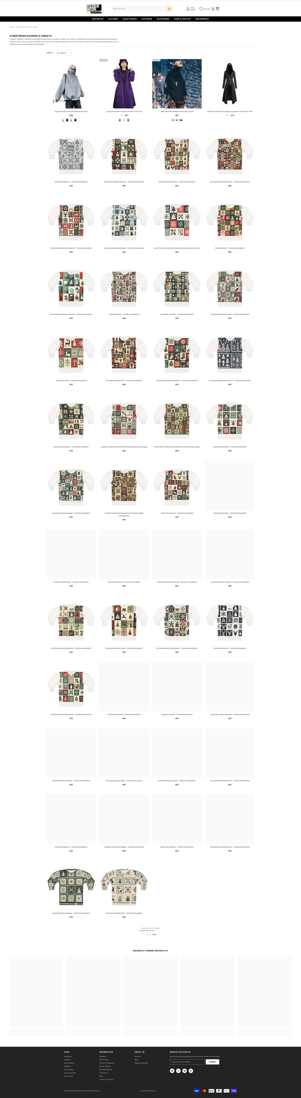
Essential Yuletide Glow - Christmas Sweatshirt (71, 582)
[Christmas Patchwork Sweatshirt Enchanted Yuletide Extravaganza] (124, 485)
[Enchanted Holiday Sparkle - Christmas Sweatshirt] (230, 554)
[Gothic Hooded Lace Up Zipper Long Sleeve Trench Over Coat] (230, 83)
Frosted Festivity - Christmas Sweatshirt (230, 248)
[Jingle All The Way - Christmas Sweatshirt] (177, 686)
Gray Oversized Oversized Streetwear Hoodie (71, 111)
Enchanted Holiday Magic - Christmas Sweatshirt (176, 781)
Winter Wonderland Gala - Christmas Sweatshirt (177, 182)
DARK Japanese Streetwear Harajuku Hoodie (177, 111)
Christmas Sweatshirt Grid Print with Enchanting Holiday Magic (124, 447)
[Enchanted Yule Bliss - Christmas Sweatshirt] (177, 286)
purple (128, 120)
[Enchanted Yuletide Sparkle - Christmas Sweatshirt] (71, 485)
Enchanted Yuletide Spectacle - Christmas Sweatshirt (124, 182)
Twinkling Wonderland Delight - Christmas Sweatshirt (124, 847)
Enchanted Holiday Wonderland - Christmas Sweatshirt (230, 381)
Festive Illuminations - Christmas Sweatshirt (176, 847)
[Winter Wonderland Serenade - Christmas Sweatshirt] (177, 554)
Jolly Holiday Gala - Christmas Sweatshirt (71, 381)
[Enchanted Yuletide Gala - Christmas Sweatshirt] (124, 885)
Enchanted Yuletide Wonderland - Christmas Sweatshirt (71, 248)
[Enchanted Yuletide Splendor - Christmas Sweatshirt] (230, 686)
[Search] (141, 9)
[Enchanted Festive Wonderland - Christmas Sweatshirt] (177, 620)
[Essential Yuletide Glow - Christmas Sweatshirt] (71, 554)
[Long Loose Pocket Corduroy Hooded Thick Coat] (124, 83)
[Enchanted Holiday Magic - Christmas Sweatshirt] (177, 753)
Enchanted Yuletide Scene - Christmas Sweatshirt (124, 648)
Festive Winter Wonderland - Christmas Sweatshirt (71, 781)
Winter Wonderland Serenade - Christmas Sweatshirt (177, 582)
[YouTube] (191, 1071)
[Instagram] (172, 1071)
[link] (36, 1030)
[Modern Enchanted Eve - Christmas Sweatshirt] (71, 419)
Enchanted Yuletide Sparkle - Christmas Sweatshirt (71, 513)
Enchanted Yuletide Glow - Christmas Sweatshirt (124, 381)
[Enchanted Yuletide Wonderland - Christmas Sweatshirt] (71, 220)
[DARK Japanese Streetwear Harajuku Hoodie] (177, 83)
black (67, 120)
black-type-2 (75, 120)
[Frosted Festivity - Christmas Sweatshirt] (230, 220)
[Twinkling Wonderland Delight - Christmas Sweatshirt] (124, 819)
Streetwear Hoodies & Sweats (27, 27)
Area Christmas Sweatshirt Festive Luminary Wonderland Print (177, 248)
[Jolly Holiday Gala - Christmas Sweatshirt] (71, 353)
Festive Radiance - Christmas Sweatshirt (124, 314)
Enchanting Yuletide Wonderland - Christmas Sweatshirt (71, 314)
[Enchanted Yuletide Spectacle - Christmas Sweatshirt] (124, 154)
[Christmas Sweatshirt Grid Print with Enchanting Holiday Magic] (124, 419)
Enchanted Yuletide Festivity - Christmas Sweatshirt (230, 314)
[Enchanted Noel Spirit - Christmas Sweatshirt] (230, 419)
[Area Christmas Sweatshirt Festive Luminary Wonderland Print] (177, 220)
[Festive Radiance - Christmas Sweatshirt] (124, 286)
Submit (212, 1062)
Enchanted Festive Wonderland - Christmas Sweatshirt (176, 648)
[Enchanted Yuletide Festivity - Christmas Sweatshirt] (230, 286)
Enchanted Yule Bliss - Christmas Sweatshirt (176, 314)
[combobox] (138, 9)
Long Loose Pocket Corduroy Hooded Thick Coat (124, 111)
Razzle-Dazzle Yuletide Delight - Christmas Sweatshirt (124, 248)
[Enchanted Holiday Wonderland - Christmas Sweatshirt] (230, 353)
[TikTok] (184, 1071)
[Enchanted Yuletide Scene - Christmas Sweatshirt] (124, 620)
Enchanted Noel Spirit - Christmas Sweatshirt (230, 447)
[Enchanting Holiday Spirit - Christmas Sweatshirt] (124, 753)
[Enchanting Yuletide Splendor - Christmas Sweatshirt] (71, 620)
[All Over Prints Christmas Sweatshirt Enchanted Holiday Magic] (177, 419)
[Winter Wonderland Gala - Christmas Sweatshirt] (177, 154)
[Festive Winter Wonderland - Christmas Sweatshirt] (71, 753)
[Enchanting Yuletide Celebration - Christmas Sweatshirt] (177, 353)
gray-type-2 (71, 120)
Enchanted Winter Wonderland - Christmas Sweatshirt (71, 714)
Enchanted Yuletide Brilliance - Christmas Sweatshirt (230, 182)
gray (63, 120)
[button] (63, 53)
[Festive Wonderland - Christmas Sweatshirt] (71, 154)
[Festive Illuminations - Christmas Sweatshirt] (177, 819)
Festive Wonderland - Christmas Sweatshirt (71, 182)
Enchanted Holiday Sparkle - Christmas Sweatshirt (230, 582)
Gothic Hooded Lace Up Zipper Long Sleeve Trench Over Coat (229, 111)
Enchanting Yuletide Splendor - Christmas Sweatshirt (71, 648)
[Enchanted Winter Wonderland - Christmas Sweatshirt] (71, 686)
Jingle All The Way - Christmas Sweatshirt (177, 714)
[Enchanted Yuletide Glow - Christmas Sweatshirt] (124, 353)
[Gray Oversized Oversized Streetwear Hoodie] (71, 83)
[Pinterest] (178, 1071)
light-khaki (124, 120)
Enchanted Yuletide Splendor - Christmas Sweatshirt (230, 714)
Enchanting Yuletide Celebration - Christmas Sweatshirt (177, 381)
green (173, 120)
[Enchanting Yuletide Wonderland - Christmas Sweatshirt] (71, 286)
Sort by (49, 53)
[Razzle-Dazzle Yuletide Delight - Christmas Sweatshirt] (124, 220)
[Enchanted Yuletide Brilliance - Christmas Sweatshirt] (230, 154)
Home (12, 27)
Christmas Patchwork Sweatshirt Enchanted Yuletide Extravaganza (124, 514)
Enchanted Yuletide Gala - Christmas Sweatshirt (124, 913)
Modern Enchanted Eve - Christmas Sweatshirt (71, 447)
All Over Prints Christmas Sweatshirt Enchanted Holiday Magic (177, 447)
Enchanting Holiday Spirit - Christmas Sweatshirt (124, 781)
